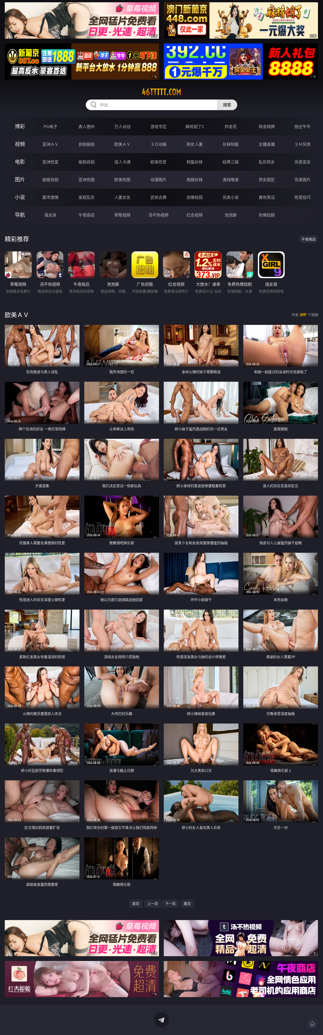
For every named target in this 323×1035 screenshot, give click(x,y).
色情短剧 (267, 215)
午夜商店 (86, 215)
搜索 (227, 105)
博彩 (20, 126)
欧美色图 (122, 179)
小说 (20, 197)
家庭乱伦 (86, 197)
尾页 (187, 903)
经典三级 (231, 162)
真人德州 (86, 126)
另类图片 (302, 179)
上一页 (152, 903)
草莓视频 (122, 215)
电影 (20, 161)
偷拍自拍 (86, 162)
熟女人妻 (194, 144)
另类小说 (231, 197)
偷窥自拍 (50, 179)
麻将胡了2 (194, 126)
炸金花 (231, 126)
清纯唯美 (231, 179)
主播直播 (267, 144)
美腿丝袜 (194, 179)
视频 (20, 144)
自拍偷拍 (86, 144)
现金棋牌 (267, 126)
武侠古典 (158, 197)
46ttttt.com (161, 92)
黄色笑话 (267, 197)
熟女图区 (267, 179)
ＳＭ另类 (302, 144)
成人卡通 (122, 162)
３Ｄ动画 (158, 144)
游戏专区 (158, 126)
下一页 (170, 903)
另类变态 (302, 162)
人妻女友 (122, 197)
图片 (20, 179)
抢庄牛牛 (302, 126)
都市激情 (50, 197)
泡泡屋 (231, 215)
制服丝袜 (194, 162)
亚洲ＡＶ (50, 144)
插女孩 (50, 215)
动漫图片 (158, 179)
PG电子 (50, 126)
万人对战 (122, 126)
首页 (135, 903)
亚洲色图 (86, 179)
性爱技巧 (302, 197)
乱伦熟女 (267, 162)
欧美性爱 (158, 162)
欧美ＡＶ (122, 144)
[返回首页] (312, 1024)
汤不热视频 (158, 215)
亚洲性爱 (50, 162)
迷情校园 (194, 197)
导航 (20, 214)
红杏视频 (194, 215)
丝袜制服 (231, 144)
